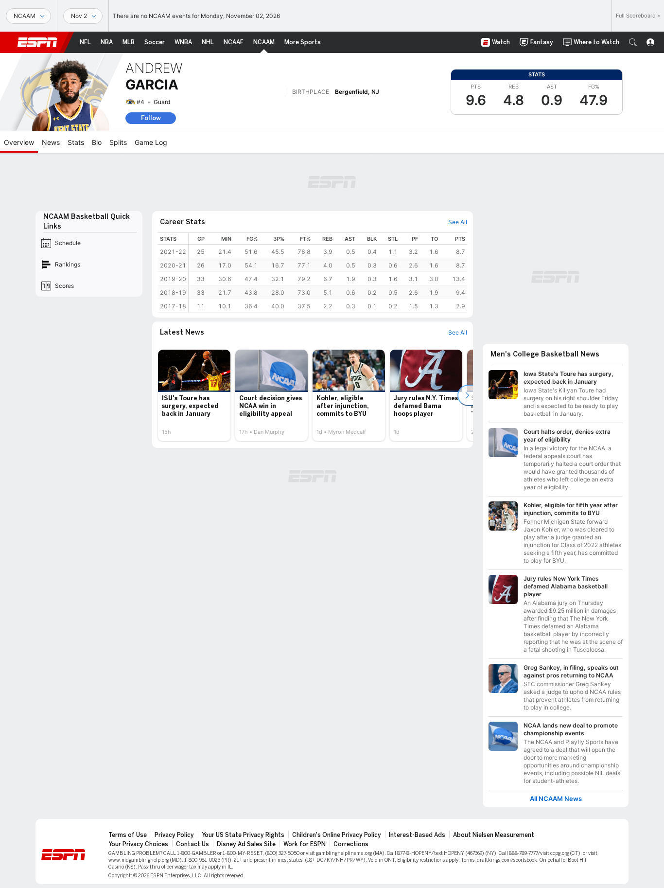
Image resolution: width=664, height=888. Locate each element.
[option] (194, 395)
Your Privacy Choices (138, 844)
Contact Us (192, 844)
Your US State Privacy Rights (243, 835)
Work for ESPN (304, 844)
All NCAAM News (556, 798)
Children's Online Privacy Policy (336, 835)
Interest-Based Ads (417, 835)
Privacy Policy (174, 835)
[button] (633, 42)
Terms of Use (127, 835)
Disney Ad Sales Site (246, 844)
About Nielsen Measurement (493, 835)
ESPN (37, 42)
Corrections (350, 844)
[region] (328, 272)
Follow (151, 118)
